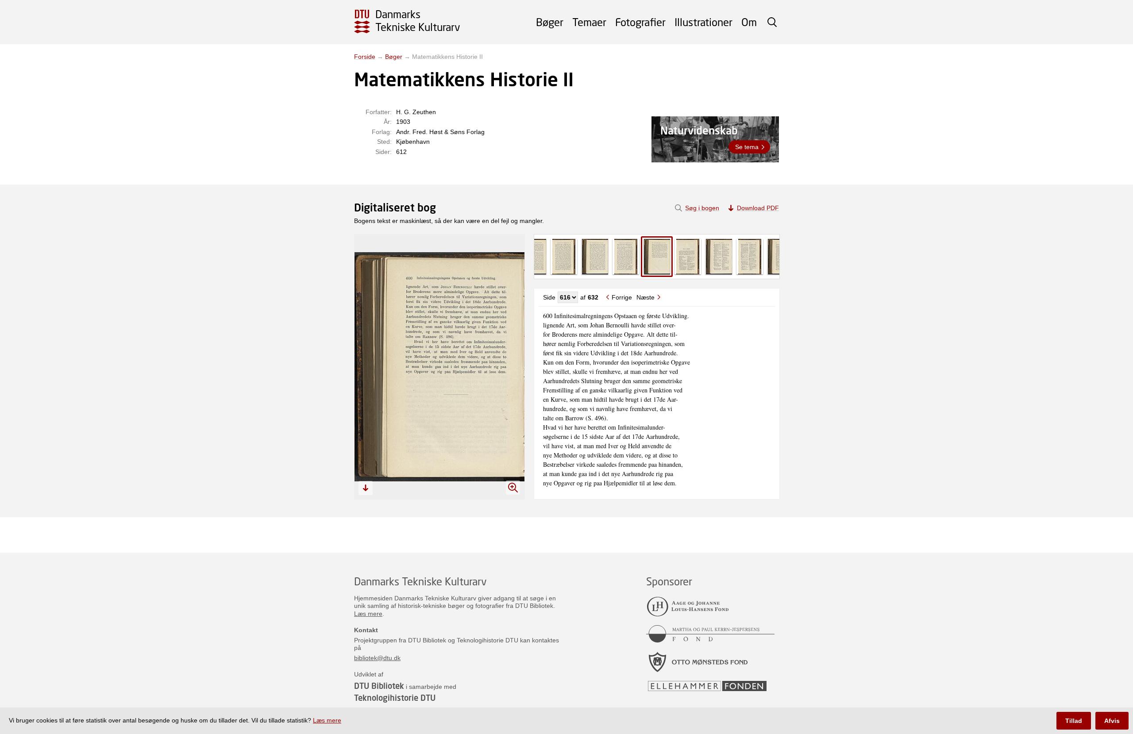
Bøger (549, 21)
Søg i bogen (702, 207)
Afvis (1112, 720)
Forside (364, 56)
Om (749, 21)
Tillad (1073, 720)
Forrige (622, 297)
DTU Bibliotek (379, 686)
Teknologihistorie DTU (394, 698)
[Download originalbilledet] (365, 488)
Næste (645, 297)
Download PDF (758, 207)
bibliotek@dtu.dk (377, 657)
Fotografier (640, 21)
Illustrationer (703, 21)
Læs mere (368, 613)
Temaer (589, 21)
